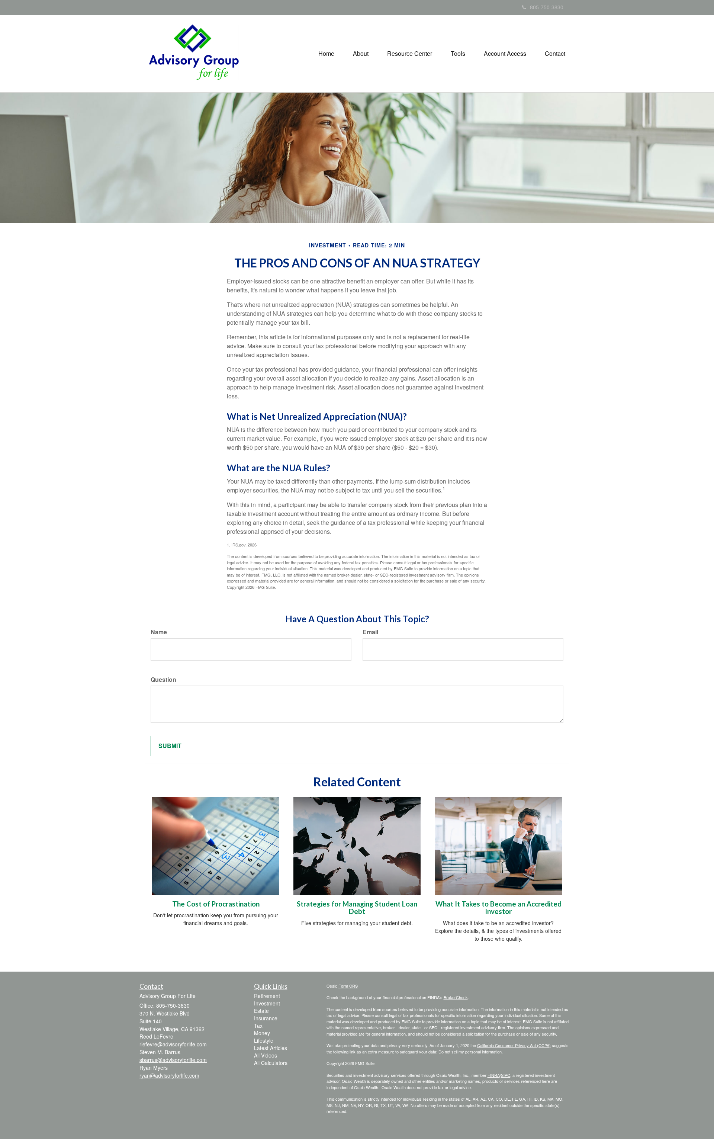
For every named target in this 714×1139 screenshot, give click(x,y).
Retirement (267, 996)
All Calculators (270, 1062)
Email (370, 632)
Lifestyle (263, 1040)
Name (159, 632)
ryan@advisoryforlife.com (169, 1075)
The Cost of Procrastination (216, 904)
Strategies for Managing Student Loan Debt (357, 908)
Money (262, 1033)
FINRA (494, 1075)
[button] (361, 53)
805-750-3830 (546, 7)
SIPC (505, 1075)
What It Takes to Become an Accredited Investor (498, 908)
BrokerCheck (456, 997)
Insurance (265, 1018)
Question (163, 680)
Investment (267, 1003)
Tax (258, 1025)
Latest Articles (270, 1048)
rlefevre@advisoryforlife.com (173, 1044)
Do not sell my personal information (470, 1052)
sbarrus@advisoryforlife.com (173, 1059)
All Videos (265, 1055)
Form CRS (348, 986)
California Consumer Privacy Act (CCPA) (514, 1045)
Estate (261, 1010)
